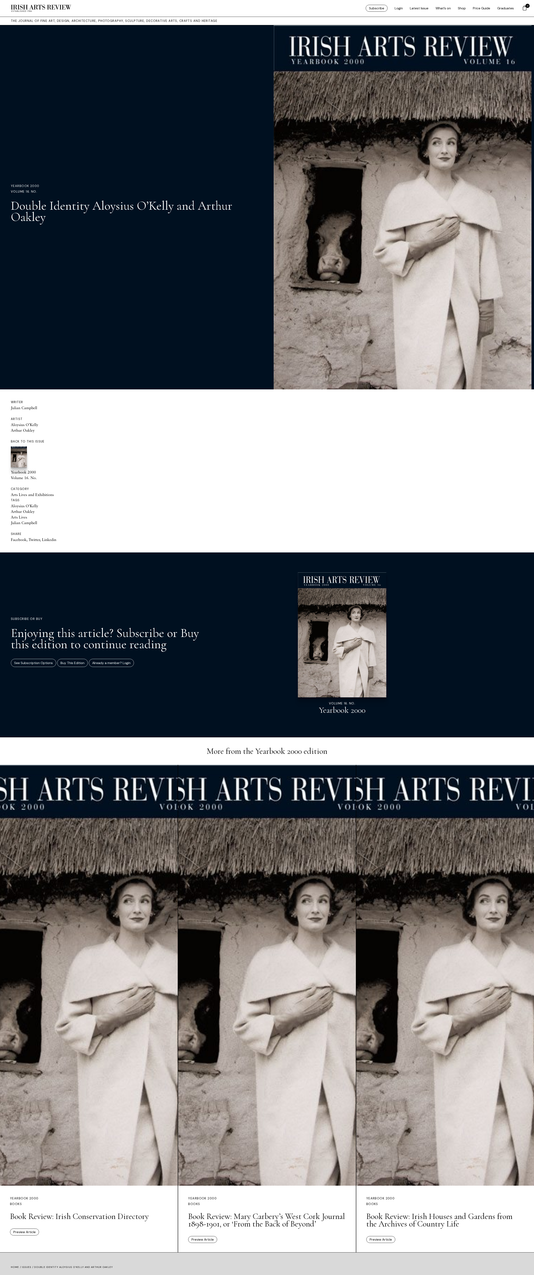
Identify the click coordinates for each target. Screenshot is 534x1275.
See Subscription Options (33, 663)
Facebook (18, 539)
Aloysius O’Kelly (24, 424)
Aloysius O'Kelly (24, 506)
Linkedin (49, 539)
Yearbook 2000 (25, 186)
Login (399, 8)
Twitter (34, 539)
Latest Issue (419, 8)
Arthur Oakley (23, 430)
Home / (16, 1267)
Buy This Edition (72, 663)
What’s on (443, 8)
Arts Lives (19, 517)
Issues (26, 1267)
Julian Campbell (24, 407)
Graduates (505, 8)
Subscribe (376, 8)
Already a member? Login (111, 663)
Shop (462, 8)
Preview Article (24, 1232)
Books (16, 1204)
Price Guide (481, 8)
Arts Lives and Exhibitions (32, 494)
